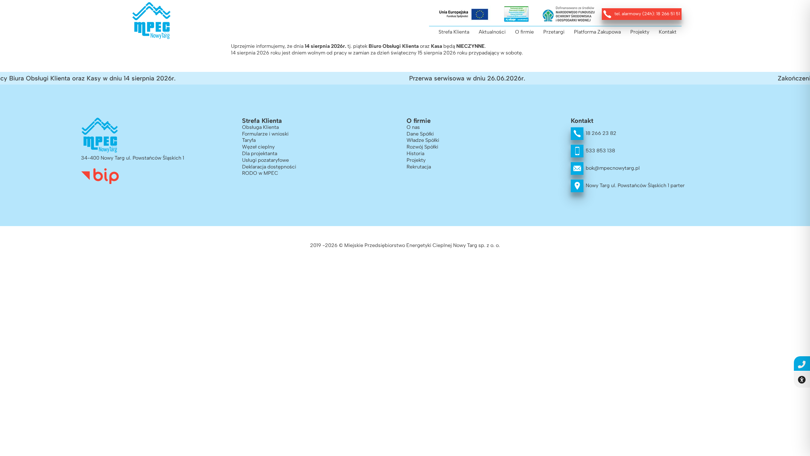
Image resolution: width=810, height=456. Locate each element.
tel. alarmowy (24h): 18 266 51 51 (647, 13)
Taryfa (249, 140)
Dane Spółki (420, 134)
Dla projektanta (259, 153)
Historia (415, 153)
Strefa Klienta (454, 32)
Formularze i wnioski (265, 134)
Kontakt (667, 32)
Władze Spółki (423, 140)
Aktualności (492, 32)
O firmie (524, 32)
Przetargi (553, 32)
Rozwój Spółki (422, 147)
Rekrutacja (419, 167)
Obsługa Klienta (260, 127)
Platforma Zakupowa (597, 32)
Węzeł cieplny (258, 147)
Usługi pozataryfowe (265, 160)
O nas (413, 127)
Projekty (639, 32)
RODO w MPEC (260, 173)
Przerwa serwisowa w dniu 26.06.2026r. (458, 78)
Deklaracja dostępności (269, 167)
